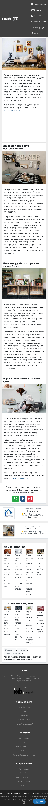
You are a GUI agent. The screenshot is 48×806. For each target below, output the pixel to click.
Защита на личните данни (20, 796)
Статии (37, 16)
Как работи (24, 742)
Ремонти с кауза (24, 720)
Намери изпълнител (24, 746)
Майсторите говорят (24, 777)
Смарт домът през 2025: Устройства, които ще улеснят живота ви (18, 625)
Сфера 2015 (33, 528)
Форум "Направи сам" (24, 724)
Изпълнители (39, 21)
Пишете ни (24, 716)
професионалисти (12, 110)
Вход (35, 33)
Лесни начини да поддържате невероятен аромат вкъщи (7, 622)
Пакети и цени (24, 782)
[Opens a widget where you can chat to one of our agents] (39, 802)
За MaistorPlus (24, 707)
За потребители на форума (24, 755)
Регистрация (38, 27)
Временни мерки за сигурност (23, 800)
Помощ (24, 751)
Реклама (24, 711)
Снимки (37, 10)
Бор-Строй (32, 511)
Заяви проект (39, 4)
